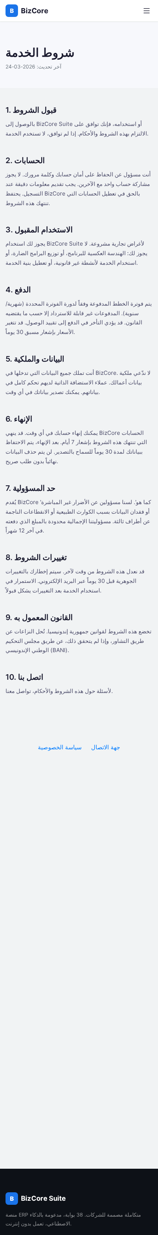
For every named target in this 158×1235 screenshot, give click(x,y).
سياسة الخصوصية (60, 747)
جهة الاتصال (105, 747)
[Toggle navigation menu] (146, 11)
